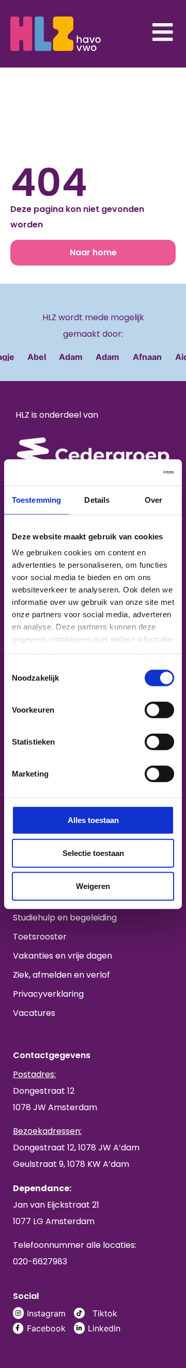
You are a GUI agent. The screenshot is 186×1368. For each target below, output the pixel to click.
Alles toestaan (93, 819)
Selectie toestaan (93, 852)
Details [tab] (97, 499)
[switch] (159, 709)
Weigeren (93, 885)
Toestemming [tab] (36, 499)
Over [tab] (153, 499)
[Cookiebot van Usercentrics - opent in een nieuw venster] (131, 472)
